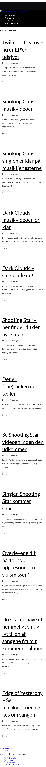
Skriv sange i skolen (12, 23)
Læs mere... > (7, 79)
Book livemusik (10, 15)
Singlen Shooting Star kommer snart (21, 501)
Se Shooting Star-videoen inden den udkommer (23, 442)
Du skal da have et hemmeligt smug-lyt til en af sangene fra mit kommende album (22, 633)
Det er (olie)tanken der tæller (20, 386)
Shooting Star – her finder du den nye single (21, 327)
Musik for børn (10, 21)
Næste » (8, 748)
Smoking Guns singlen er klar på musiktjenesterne (22, 160)
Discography (9, 18)
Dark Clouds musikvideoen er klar (21, 219)
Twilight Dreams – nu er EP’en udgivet (22, 49)
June (7, 63)
